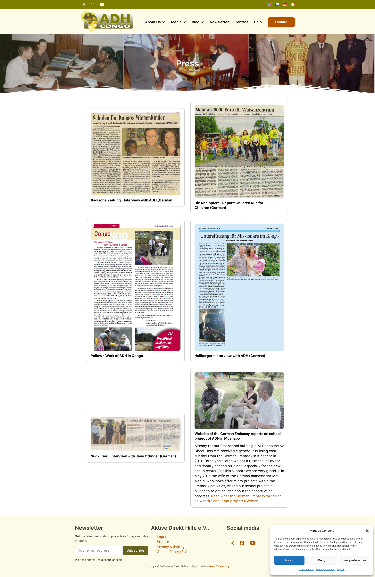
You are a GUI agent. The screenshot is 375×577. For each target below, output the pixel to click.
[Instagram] (92, 4)
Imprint (341, 569)
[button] (367, 531)
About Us (153, 22)
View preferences (354, 560)
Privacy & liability (325, 569)
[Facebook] (84, 4)
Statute (163, 542)
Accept (289, 560)
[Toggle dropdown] (163, 22)
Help (258, 22)
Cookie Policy (306, 569)
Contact (241, 22)
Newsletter (219, 22)
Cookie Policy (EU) (172, 552)
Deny (321, 560)
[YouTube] (102, 4)
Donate (281, 22)
